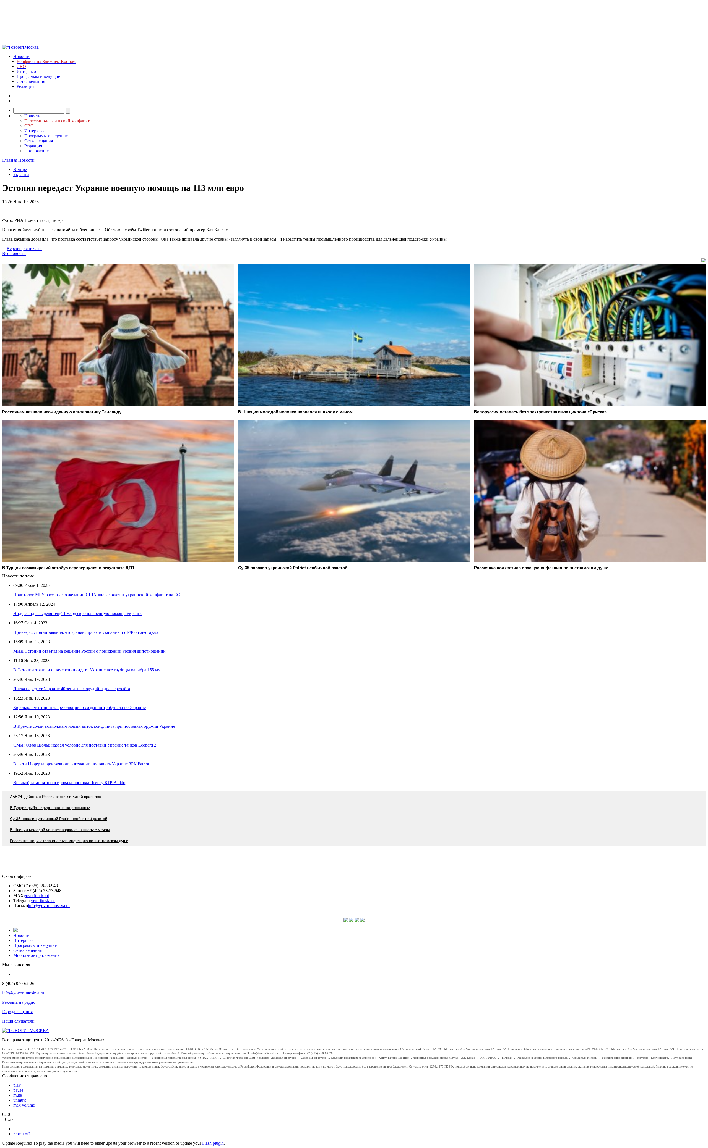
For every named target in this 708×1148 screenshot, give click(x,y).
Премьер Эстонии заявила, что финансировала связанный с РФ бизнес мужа (85, 632)
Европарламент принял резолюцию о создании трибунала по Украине (79, 707)
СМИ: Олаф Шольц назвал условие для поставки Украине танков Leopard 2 (84, 745)
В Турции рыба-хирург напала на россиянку (50, 807)
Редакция (25, 86)
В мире (20, 169)
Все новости (14, 253)
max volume (24, 1105)
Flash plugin (213, 1143)
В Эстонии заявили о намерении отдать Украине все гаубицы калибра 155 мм (87, 670)
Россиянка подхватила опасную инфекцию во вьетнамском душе (69, 841)
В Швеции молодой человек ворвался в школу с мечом (60, 829)
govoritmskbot (36, 895)
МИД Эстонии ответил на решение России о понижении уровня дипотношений (89, 651)
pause (18, 1090)
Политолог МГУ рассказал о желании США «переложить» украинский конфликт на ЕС (96, 594)
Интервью (26, 71)
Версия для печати (24, 248)
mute (17, 1095)
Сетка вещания (31, 81)
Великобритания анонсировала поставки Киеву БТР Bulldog (70, 782)
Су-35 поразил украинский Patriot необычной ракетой (58, 818)
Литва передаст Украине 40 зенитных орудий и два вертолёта (71, 688)
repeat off (21, 1133)
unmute (19, 1100)
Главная (9, 160)
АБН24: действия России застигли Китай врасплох (55, 796)
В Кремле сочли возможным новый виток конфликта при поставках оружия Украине (94, 726)
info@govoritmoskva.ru (49, 905)
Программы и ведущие (38, 76)
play (17, 1085)
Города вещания (17, 1011)
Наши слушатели (18, 1021)
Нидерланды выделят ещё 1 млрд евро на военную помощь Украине (77, 613)
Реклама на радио (18, 1002)
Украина (21, 174)
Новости (21, 56)
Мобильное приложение (36, 955)
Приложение (36, 150)
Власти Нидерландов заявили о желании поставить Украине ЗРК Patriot (81, 763)
